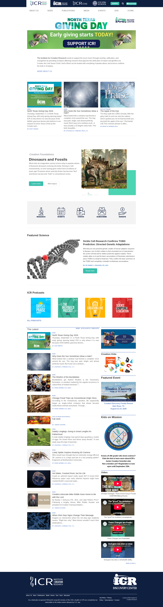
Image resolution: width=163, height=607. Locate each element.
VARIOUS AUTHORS (59, 424)
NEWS (29, 109)
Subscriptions (109, 600)
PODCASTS (95, 328)
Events (102, 11)
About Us (34, 11)
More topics (52, 184)
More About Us (44, 71)
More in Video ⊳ (131, 563)
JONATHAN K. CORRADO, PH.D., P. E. (64, 366)
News (50, 11)
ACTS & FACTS (85, 328)
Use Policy (103, 597)
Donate (115, 3)
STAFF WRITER (58, 345)
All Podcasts (34, 321)
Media (86, 11)
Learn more (36, 184)
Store (131, 11)
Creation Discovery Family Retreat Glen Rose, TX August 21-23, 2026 (118, 406)
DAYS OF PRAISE (105, 109)
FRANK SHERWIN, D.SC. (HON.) (62, 387)
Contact (117, 600)
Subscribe (132, 3)
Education (67, 595)
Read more (90, 271)
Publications (68, 11)
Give (116, 11)
